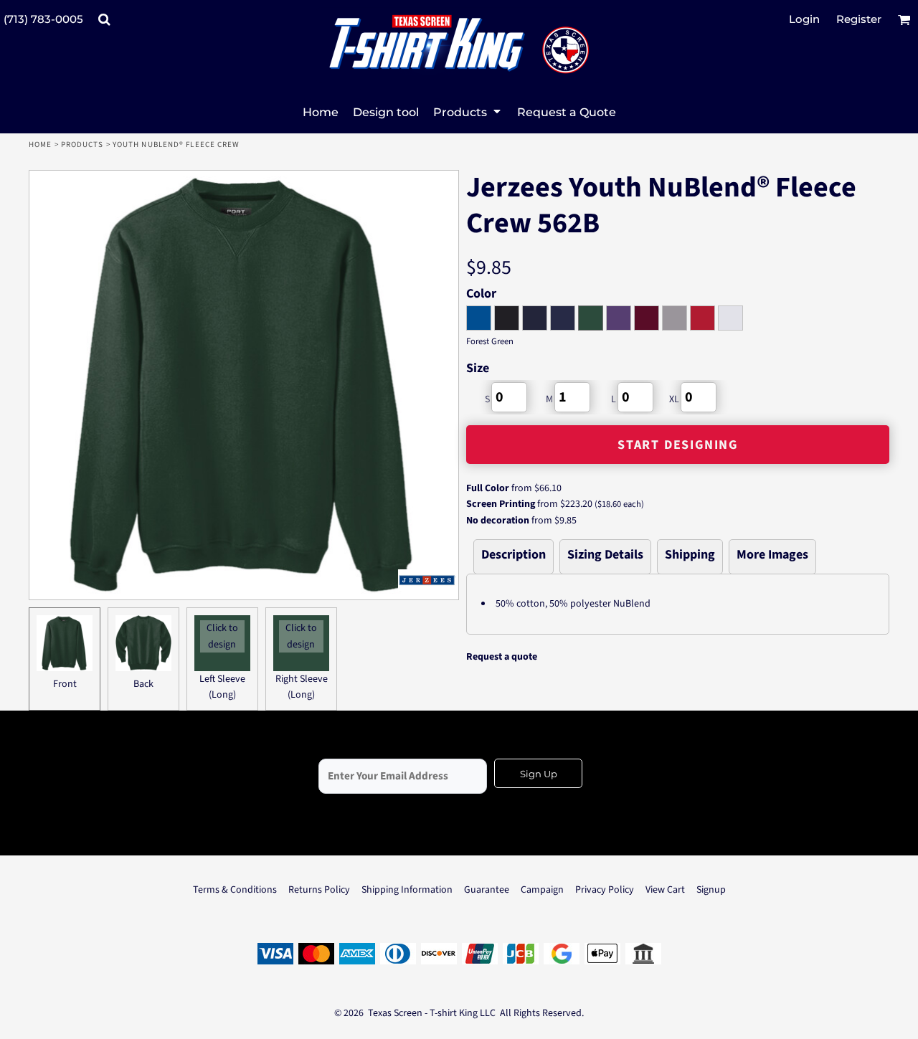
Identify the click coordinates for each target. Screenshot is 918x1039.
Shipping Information (407, 890)
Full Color (487, 488)
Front (65, 684)
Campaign (542, 890)
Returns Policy (319, 890)
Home (40, 144)
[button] (104, 19)
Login (804, 19)
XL (674, 399)
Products (82, 144)
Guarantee (486, 890)
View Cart (665, 890)
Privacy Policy (604, 890)
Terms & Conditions (235, 890)
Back (143, 684)
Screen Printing (500, 504)
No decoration (497, 520)
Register (858, 19)
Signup (711, 890)
